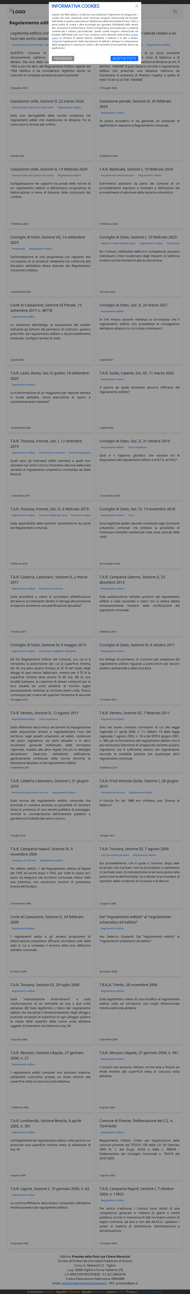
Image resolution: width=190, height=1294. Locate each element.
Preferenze (63, 58)
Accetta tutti (124, 58)
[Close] (137, 6)
